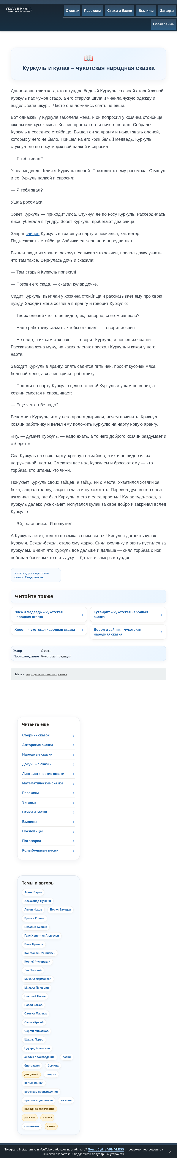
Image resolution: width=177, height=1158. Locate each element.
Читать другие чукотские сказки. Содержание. (31, 575)
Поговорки (31, 841)
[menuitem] (72, 10)
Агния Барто (33, 892)
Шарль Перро (33, 1039)
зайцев (33, 233)
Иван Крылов (33, 944)
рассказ (29, 1117)
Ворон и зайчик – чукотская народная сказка (117, 632)
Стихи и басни (34, 812)
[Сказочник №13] (19, 9)
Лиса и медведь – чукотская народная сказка (38, 614)
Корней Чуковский (37, 961)
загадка (51, 1074)
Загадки (29, 802)
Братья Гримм (34, 918)
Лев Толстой (33, 970)
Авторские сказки (37, 745)
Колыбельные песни (40, 850)
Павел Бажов (33, 1004)
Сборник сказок (35, 735)
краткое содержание (38, 1100)
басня (67, 1057)
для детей (31, 1074)
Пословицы (32, 831)
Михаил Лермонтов (37, 978)
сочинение (31, 1126)
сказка (62, 674)
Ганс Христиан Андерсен (41, 935)
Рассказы (30, 793)
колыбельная (33, 1082)
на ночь (66, 1100)
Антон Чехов (33, 909)
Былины (29, 822)
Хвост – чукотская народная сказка (44, 629)
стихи (51, 1126)
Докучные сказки (37, 764)
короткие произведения (41, 1091)
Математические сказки (42, 783)
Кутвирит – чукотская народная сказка (121, 614)
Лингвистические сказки (43, 774)
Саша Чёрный (34, 1022)
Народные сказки (37, 754)
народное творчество (41, 674)
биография (32, 1065)
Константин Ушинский (39, 953)
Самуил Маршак (35, 1013)
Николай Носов (35, 996)
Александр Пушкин (37, 901)
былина (53, 1065)
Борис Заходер (60, 909)
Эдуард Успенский (37, 1048)
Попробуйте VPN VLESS (106, 1149)
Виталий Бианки (35, 927)
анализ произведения (39, 1057)
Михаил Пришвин (36, 987)
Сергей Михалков (36, 1031)
